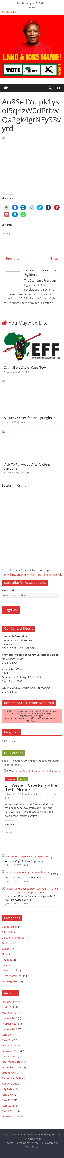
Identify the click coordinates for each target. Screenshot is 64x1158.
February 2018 (10, 1023)
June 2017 (8, 1034)
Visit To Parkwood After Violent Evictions (27, 466)
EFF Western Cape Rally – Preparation (30, 859)
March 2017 (9, 1045)
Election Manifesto (13, 937)
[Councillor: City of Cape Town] (32, 331)
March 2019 (9, 1012)
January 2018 (9, 1029)
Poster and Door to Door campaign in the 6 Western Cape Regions (30, 897)
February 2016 (10, 1116)
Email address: (11, 590)
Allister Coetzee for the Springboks (29, 418)
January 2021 (9, 1001)
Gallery (23, 778)
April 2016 (8, 1105)
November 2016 (11, 1067)
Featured (10, 778)
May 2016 (7, 1100)
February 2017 (10, 1051)
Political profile (11, 970)
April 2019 (8, 1007)
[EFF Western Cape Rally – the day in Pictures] (32, 771)
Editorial (7, 932)
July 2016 (7, 1089)
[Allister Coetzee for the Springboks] (32, 381)
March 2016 (9, 1111)
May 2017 (7, 1040)
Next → (56, 258)
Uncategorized (10, 981)
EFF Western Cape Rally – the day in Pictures (31, 787)
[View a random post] (58, 88)
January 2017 (9, 1056)
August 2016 (9, 1083)
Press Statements (12, 976)
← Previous (10, 258)
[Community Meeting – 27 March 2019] (25, 872)
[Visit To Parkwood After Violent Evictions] (32, 432)
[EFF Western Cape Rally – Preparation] (25, 856)
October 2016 (10, 1072)
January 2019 (9, 1018)
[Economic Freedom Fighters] (32, 17)
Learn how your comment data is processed (31, 575)
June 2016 (8, 1094)
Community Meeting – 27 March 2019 (32, 875)
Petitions (7, 959)
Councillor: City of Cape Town (26, 367)
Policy (5, 965)
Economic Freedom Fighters (42, 794)
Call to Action (10, 926)
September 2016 (12, 1078)
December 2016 (11, 1062)
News (5, 954)
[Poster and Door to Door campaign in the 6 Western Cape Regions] (31, 888)
